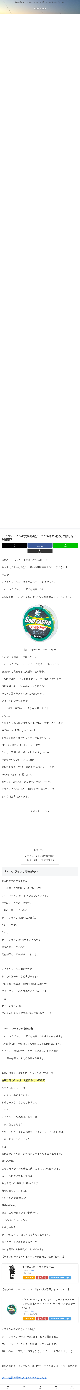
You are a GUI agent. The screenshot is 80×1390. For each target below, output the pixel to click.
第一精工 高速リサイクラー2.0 (38, 1266)
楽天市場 (42, 1277)
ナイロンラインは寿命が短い (40, 856)
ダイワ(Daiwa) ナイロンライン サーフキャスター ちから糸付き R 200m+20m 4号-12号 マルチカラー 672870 (48, 1303)
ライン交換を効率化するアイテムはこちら (24, 1377)
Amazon (29, 1277)
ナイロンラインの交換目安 (42, 860)
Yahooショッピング (60, 1277)
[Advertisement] (40, 827)
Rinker (32, 1270)
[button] (40, 551)
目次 (36, 850)
